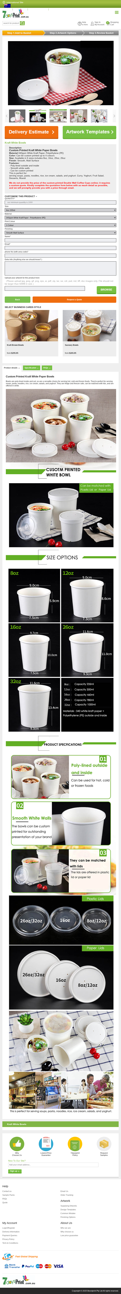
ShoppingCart (113, 23)
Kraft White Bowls (15, 142)
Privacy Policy (8, 1239)
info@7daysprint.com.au (65, 9)
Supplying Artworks (68, 1206)
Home (9, 9)
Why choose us (67, 1232)
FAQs (4, 1199)
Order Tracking (66, 1195)
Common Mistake (67, 1213)
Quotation (22, 9)
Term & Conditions (10, 1243)
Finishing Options (67, 1217)
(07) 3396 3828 (39, 9)
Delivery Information (11, 1232)
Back (17, 300)
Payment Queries (9, 1235)
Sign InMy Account (99, 23)
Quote (5, 1202)
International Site (14, 2)
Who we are (65, 1228)
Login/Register (8, 1228)
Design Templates (68, 1210)
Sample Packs (8, 1195)
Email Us (64, 1191)
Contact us (7, 1191)
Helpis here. (85, 23)
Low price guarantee (69, 1235)
